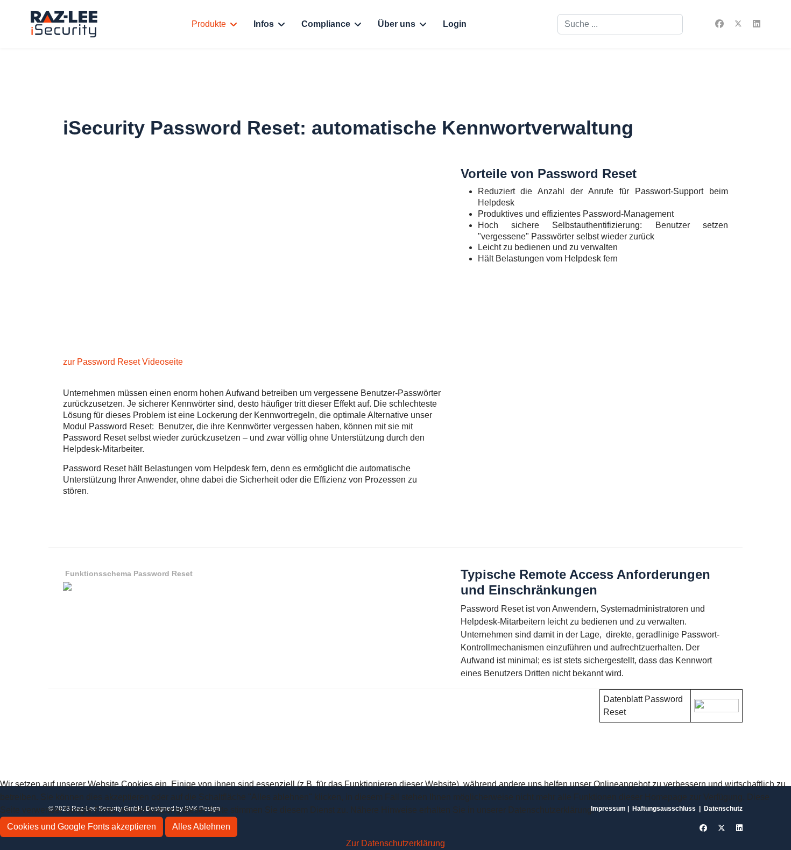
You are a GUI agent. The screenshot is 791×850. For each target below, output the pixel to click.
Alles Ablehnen (201, 826)
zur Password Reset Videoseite (123, 361)
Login (455, 24)
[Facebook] (719, 24)
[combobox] (620, 24)
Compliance (325, 24)
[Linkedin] (756, 24)
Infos (263, 24)
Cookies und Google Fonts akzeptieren (81, 826)
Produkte (209, 24)
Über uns (396, 24)
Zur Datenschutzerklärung (395, 843)
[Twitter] (738, 24)
